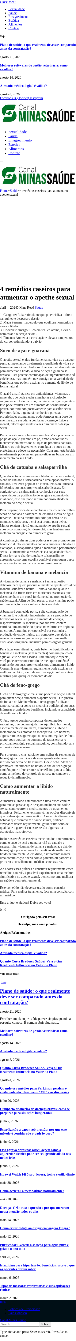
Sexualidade (16, 9)
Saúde (12, 13)
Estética (13, 20)
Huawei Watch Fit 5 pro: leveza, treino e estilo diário (37, 1174)
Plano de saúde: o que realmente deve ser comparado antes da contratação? (35, 996)
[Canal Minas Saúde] (38, 124)
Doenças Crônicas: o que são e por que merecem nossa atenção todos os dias (34, 1209)
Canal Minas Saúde (13, 1320)
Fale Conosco (17, 1313)
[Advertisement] (38, 242)
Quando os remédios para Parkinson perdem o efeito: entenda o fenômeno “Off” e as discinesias (34, 1090)
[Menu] (1, 161)
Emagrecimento (18, 16)
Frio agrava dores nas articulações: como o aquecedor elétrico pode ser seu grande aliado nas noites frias (35, 1153)
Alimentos (15, 24)
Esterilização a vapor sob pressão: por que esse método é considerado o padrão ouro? (33, 1131)
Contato (13, 28)
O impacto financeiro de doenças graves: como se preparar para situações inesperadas (35, 1111)
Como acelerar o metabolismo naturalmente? (32, 1191)
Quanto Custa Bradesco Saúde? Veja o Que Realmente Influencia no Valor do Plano (31, 963)
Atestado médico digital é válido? (23, 86)
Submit (45, 1324)
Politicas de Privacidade (24, 1309)
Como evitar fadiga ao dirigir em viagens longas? (35, 1228)
